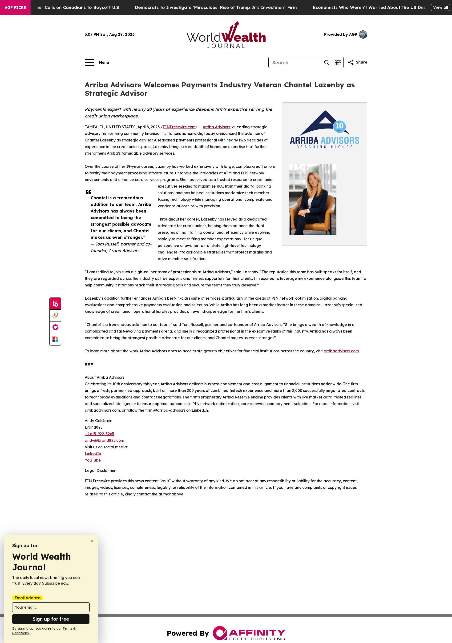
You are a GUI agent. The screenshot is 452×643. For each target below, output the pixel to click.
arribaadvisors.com (341, 351)
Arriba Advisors (216, 127)
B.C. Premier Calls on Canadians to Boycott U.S (68, 7)
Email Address (27, 597)
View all (440, 7)
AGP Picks (15, 7)
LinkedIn (93, 453)
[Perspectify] (55, 316)
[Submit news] (55, 304)
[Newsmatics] (55, 339)
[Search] (326, 62)
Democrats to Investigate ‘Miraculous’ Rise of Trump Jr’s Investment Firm (216, 7)
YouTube (93, 460)
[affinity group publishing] (55, 327)
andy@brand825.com (104, 440)
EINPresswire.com (179, 127)
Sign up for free (51, 619)
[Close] (92, 541)
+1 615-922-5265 (99, 433)
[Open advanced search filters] (337, 62)
